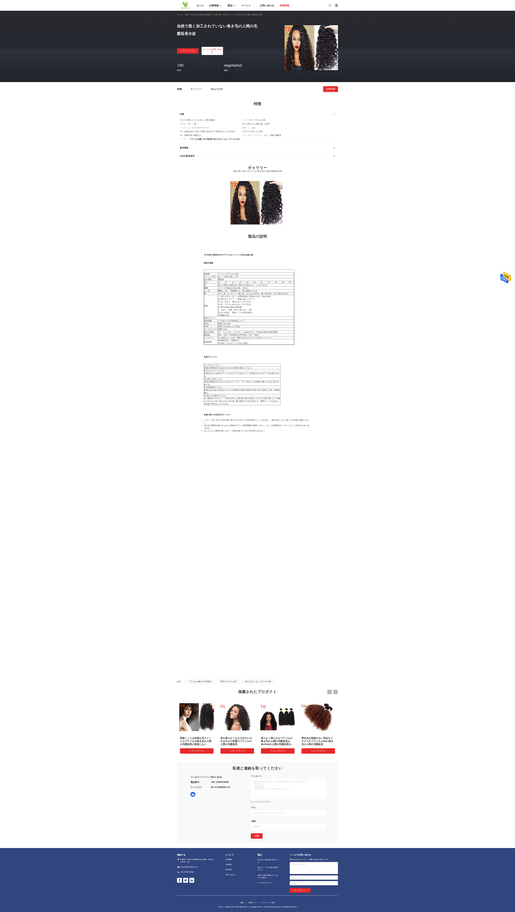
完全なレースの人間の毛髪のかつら (268, 869)
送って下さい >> (300, 890)
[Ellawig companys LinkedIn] (191, 880)
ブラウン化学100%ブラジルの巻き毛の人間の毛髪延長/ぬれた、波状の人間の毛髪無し (196, 741)
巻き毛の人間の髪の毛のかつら (268, 861)
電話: (254, 821)
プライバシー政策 (268, 903)
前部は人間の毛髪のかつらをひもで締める (268, 876)
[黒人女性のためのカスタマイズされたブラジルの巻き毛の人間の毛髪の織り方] (318, 717)
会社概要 (228, 859)
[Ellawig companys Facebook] (179, 880)
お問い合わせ (230, 875)
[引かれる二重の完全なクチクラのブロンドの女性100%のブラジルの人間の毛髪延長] (237, 717)
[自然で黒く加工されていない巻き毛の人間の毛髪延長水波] (311, 48)
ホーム (180, 15)
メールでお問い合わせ (212, 50)
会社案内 (228, 864)
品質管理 (228, 870)
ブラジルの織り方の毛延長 (200, 681)
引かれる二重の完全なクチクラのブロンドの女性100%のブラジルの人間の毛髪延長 (236, 741)
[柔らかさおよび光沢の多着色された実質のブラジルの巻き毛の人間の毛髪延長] (277, 717)
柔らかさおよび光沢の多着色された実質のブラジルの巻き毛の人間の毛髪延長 (276, 741)
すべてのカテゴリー (265, 883)
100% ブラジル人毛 (228, 681)
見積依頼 (330, 88)
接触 (257, 835)
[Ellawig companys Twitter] (185, 880)
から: (254, 807)
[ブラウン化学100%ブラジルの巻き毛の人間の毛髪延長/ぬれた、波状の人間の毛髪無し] (196, 717)
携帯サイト (253, 903)
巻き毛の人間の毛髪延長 (201, 15)
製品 (187, 15)
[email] (192, 794)
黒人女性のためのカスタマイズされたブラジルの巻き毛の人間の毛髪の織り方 (317, 741)
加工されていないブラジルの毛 (258, 681)
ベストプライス (187, 50)
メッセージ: (257, 776)
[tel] (200, 794)
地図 (242, 903)
